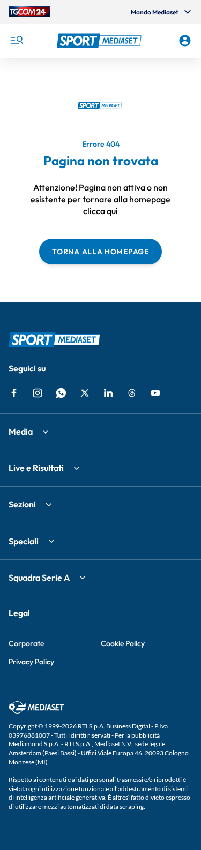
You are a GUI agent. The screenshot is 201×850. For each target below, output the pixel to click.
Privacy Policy (31, 661)
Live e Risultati (36, 467)
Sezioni (22, 504)
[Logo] (101, 40)
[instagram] (37, 393)
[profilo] (184, 40)
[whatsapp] (61, 393)
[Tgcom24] (29, 11)
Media (21, 431)
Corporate (26, 643)
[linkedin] (108, 393)
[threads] (131, 393)
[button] (101, 40)
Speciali (24, 541)
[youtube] (155, 393)
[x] (84, 393)
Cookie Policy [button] (123, 643)
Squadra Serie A (39, 577)
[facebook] (14, 393)
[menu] (16, 40)
